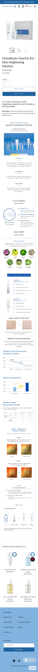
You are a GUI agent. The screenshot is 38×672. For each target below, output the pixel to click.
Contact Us (7, 632)
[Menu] (35, 6)
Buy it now (19, 94)
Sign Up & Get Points (24, 622)
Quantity (4, 79)
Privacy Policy (8, 622)
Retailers (20, 617)
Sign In (20, 627)
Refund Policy (8, 617)
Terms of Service (9, 627)
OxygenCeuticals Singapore (21, 666)
